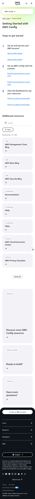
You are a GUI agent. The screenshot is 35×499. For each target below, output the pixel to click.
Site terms (12, 484)
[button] (10, 11)
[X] (3, 474)
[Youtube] (18, 474)
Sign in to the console (14, 53)
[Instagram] (12, 474)
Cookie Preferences (8, 490)
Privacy (4, 484)
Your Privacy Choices (8, 487)
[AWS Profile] (31, 3)
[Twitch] (15, 474)
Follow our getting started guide (18, 98)
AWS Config (6, 18)
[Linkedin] (9, 474)
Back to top (16, 479)
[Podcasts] (22, 474)
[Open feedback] (33, 249)
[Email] (25, 474)
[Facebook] (6, 474)
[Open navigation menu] (3, 3)
